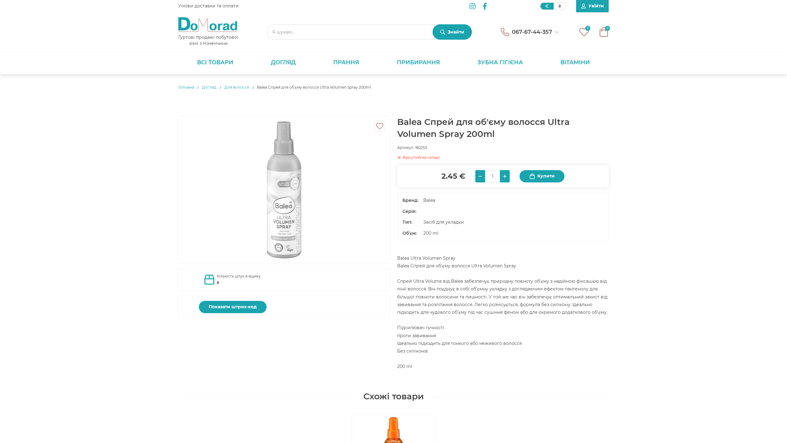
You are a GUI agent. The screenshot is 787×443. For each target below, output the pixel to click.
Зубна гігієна (500, 62)
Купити (546, 176)
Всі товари (215, 62)
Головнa (186, 87)
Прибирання (418, 62)
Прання (346, 62)
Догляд (283, 62)
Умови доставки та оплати (208, 6)
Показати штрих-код (233, 306)
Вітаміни (575, 62)
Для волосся (236, 87)
